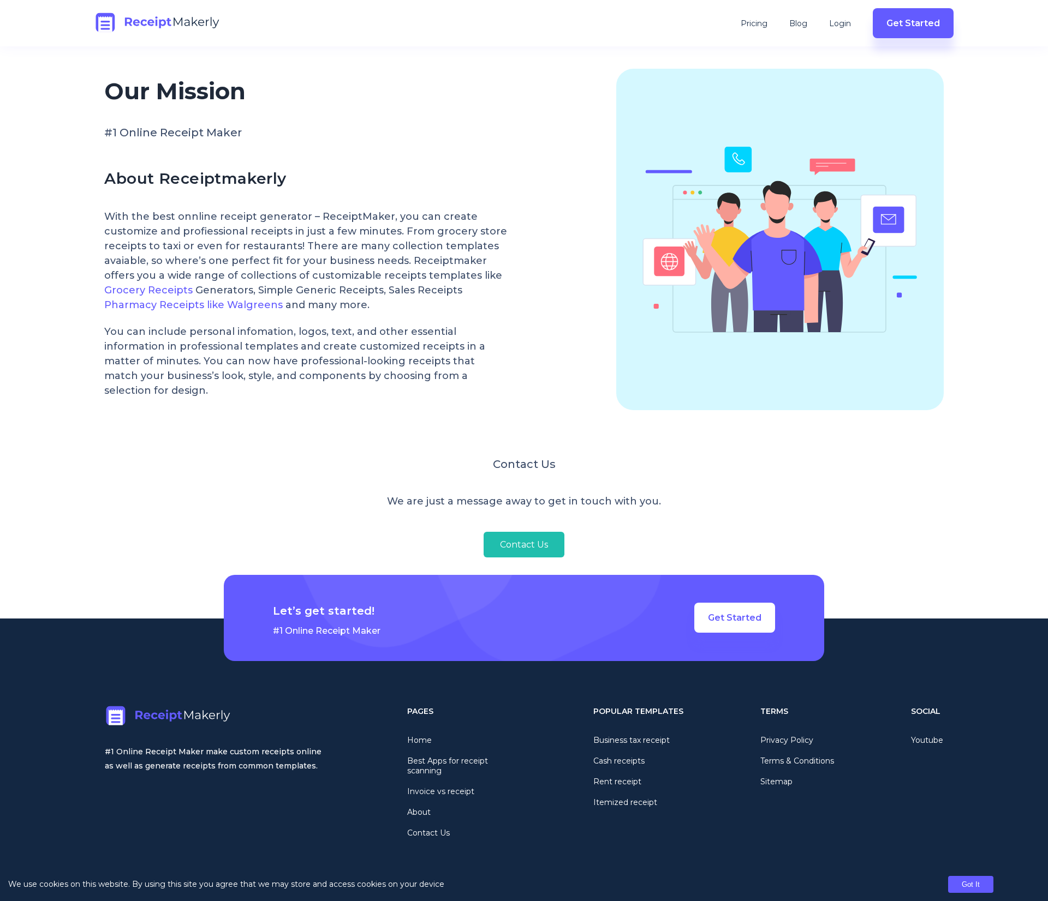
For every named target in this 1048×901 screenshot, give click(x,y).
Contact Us (524, 544)
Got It (971, 884)
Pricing (754, 23)
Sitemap (776, 781)
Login (840, 23)
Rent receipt (617, 781)
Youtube (927, 740)
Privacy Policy (786, 740)
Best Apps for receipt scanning (447, 766)
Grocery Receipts (148, 290)
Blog (798, 23)
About (419, 812)
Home (419, 740)
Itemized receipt (625, 802)
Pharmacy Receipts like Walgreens (193, 305)
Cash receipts (619, 761)
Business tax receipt (631, 740)
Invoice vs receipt (440, 791)
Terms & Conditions (797, 761)
